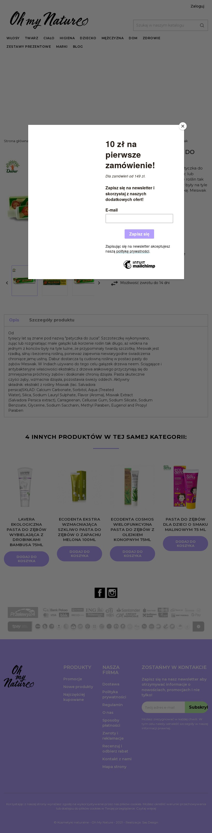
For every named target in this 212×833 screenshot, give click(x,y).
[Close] (183, 126)
